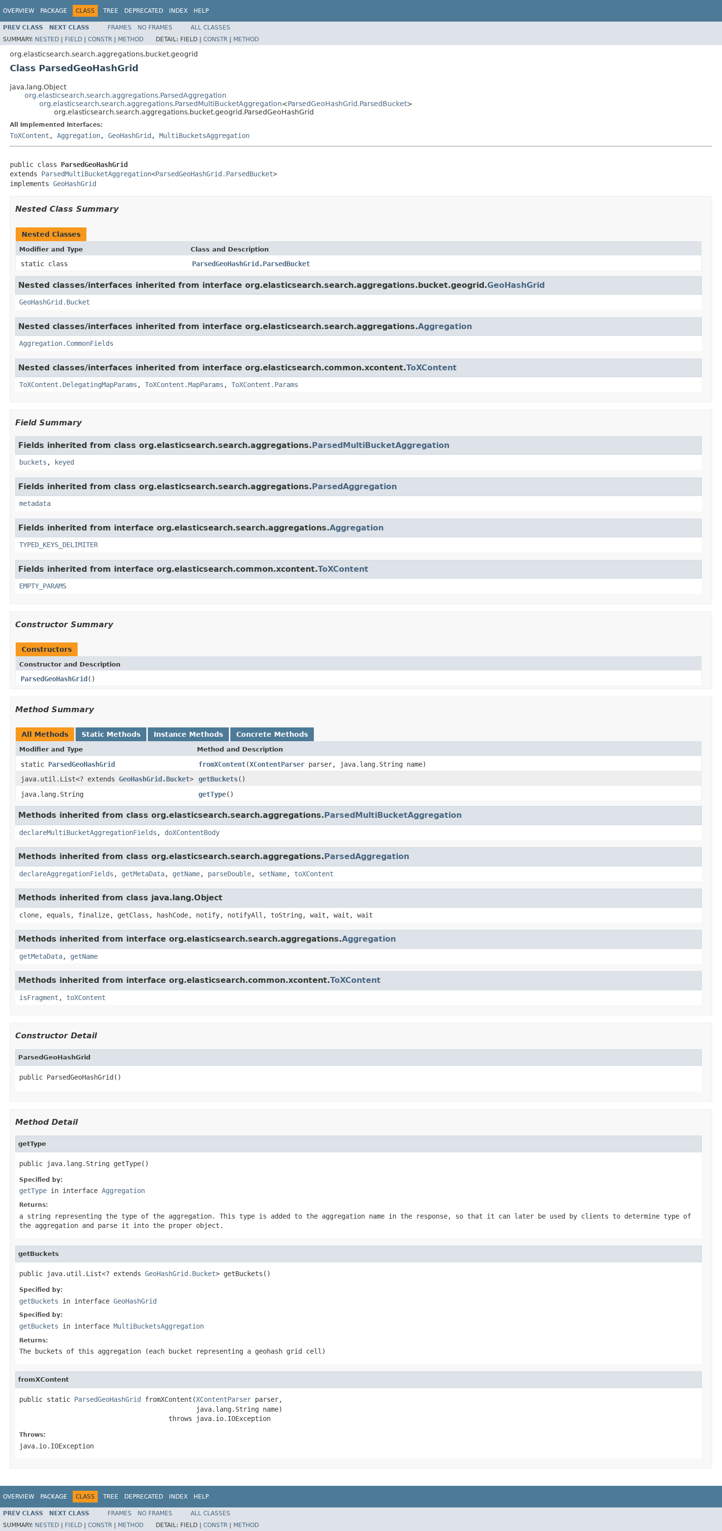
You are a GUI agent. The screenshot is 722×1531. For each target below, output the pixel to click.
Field (73, 39)
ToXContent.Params (264, 385)
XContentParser (277, 764)
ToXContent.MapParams (184, 385)
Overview (18, 10)
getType (212, 794)
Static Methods (111, 734)
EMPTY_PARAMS (42, 586)
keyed (64, 462)
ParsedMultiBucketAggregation (96, 174)
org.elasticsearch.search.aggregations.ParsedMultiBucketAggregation (160, 104)
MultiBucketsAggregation (204, 135)
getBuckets (218, 779)
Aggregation (78, 135)
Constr (100, 39)
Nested (47, 39)
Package (53, 10)
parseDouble (229, 874)
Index (178, 10)
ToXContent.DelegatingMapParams (78, 385)
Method (130, 39)
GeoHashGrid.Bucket (54, 302)
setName (272, 874)
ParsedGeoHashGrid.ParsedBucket (347, 104)
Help (201, 10)
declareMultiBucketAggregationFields (88, 832)
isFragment (38, 998)
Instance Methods (188, 734)
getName (186, 874)
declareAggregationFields (66, 874)
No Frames (155, 27)
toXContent (313, 874)
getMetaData (143, 874)
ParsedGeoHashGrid (54, 679)
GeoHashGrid (129, 135)
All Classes (210, 27)
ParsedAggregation (354, 486)
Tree (110, 10)
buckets (33, 462)
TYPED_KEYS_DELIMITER (58, 545)
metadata (35, 503)
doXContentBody (192, 832)
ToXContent (29, 135)
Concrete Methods (272, 734)
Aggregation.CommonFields (66, 343)
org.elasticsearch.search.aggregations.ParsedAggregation (125, 95)
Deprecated (143, 10)
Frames (120, 27)
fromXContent (222, 764)
